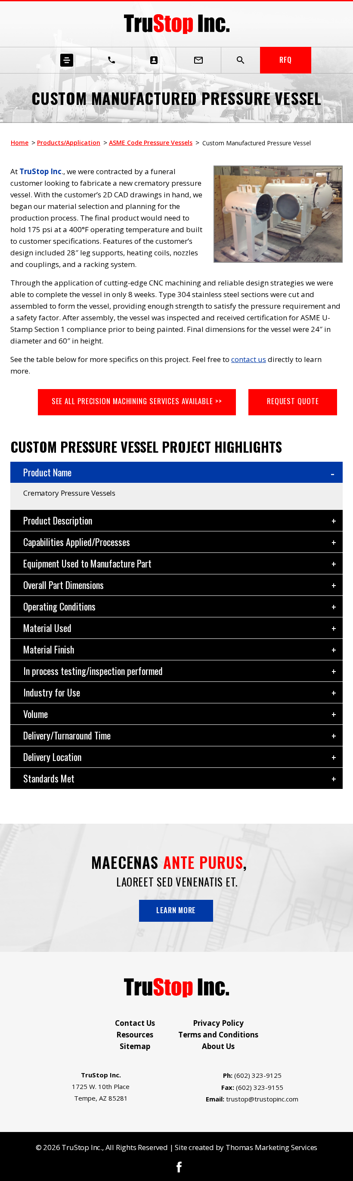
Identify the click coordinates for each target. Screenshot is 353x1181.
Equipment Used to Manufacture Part (87, 563)
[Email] (198, 60)
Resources (134, 1035)
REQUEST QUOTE (293, 401)
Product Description (57, 520)
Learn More (176, 910)
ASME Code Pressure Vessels (150, 142)
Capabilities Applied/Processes (76, 542)
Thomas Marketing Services (271, 1147)
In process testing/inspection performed (93, 671)
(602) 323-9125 (258, 1075)
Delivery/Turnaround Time (67, 735)
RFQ (285, 59)
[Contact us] (154, 60)
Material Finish (48, 649)
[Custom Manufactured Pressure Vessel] (278, 260)
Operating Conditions (59, 606)
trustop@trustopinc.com (262, 1099)
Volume (35, 714)
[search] (240, 60)
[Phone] (111, 60)
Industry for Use (51, 692)
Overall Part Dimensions (63, 585)
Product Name (47, 472)
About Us (218, 1046)
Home (19, 142)
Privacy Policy (218, 1023)
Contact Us (135, 1023)
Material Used (47, 628)
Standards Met (48, 778)
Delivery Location (52, 757)
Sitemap (135, 1046)
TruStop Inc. (82, 1147)
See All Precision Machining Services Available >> (137, 401)
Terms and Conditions (218, 1035)
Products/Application (68, 142)
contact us (248, 359)
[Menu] (67, 60)
